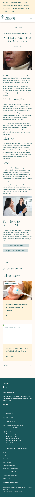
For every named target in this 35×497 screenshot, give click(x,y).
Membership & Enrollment (11, 472)
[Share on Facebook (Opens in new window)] (4, 268)
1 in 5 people (11, 76)
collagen (7, 125)
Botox (16, 168)
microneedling (17, 104)
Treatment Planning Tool (16, 245)
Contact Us (6, 459)
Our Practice (7, 462)
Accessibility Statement (10, 475)
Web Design (6, 491)
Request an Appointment (15, 250)
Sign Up (5, 404)
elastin (14, 125)
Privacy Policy (7, 478)
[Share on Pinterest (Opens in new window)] (8, 268)
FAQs (4, 455)
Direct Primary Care (9, 465)
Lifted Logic (18, 491)
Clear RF (19, 143)
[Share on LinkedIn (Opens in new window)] (12, 268)
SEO (12, 491)
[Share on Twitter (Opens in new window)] (16, 268)
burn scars (10, 106)
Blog (20, 27)
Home (15, 27)
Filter (6, 365)
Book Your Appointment (10, 468)
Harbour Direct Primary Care (14, 86)
